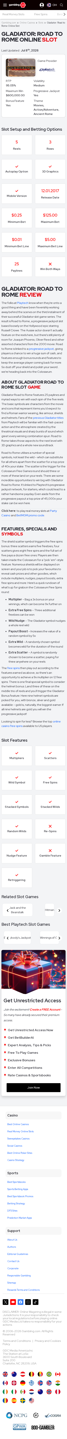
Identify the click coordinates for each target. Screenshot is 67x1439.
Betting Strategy (16, 1203)
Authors (11, 1246)
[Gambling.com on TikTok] (35, 1302)
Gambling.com (8, 22)
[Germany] (22, 1383)
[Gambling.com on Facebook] (20, 1302)
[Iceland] (40, 1383)
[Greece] (31, 1383)
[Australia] (14, 1374)
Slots (40, 22)
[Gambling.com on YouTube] (13, 1302)
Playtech (22, 303)
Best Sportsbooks (16, 1182)
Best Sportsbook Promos (20, 1196)
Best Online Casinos (18, 1124)
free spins (13, 668)
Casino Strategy (15, 1160)
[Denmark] (14, 1383)
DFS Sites (12, 1210)
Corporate (13, 1268)
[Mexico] (22, 1391)
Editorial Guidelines (17, 1254)
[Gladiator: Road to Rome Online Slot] (57, 1374)
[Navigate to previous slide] (7, 910)
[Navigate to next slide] (59, 910)
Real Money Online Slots (20, 1131)
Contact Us (13, 1261)
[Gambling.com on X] (5, 1302)
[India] (57, 1383)
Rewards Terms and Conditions (23, 1289)
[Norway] (49, 1391)
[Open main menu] (5, 5)
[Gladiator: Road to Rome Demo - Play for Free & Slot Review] (5, 1374)
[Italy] (14, 1391)
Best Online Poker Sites (19, 1152)
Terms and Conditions (17, 1341)
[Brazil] (49, 1374)
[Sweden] (22, 1400)
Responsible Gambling (19, 1275)
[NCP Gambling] (16, 1415)
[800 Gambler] (42, 1426)
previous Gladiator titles (48, 418)
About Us (12, 1239)
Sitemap (11, 1282)
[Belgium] (31, 1374)
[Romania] (5, 1400)
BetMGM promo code (30, 515)
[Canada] (5, 1383)
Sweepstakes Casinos (18, 1138)
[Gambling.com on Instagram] (28, 1302)
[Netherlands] (31, 1391)
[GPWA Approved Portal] (19, 1427)
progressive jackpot (41, 349)
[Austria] (22, 1374)
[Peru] (57, 1391)
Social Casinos (14, 1145)
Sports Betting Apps (17, 1189)
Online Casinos (27, 22)
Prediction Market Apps (19, 1217)
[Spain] (14, 1400)
